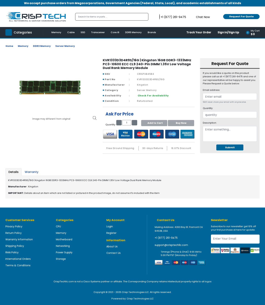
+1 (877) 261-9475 (166, 238)
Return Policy (13, 233)
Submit (230, 147)
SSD (83, 32)
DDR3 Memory (42, 46)
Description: (210, 122)
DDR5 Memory (133, 32)
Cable (71, 32)
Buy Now (181, 123)
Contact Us (113, 253)
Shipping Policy (14, 246)
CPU (58, 226)
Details (13, 172)
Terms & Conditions (17, 265)
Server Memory (65, 46)
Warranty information (19, 239)
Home (9, 46)
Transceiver (98, 32)
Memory (56, 32)
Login (109, 226)
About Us (112, 246)
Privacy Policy (13, 226)
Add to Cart (155, 123)
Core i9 (115, 32)
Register (111, 233)
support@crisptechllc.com (171, 245)
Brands (152, 32)
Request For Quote (241, 16)
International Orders (18, 259)
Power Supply (64, 252)
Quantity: (208, 108)
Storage (61, 259)
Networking (63, 246)
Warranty (31, 172)
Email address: (211, 90)
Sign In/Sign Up (228, 32)
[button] (254, 32)
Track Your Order (198, 32)
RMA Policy (12, 252)
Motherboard (64, 239)
